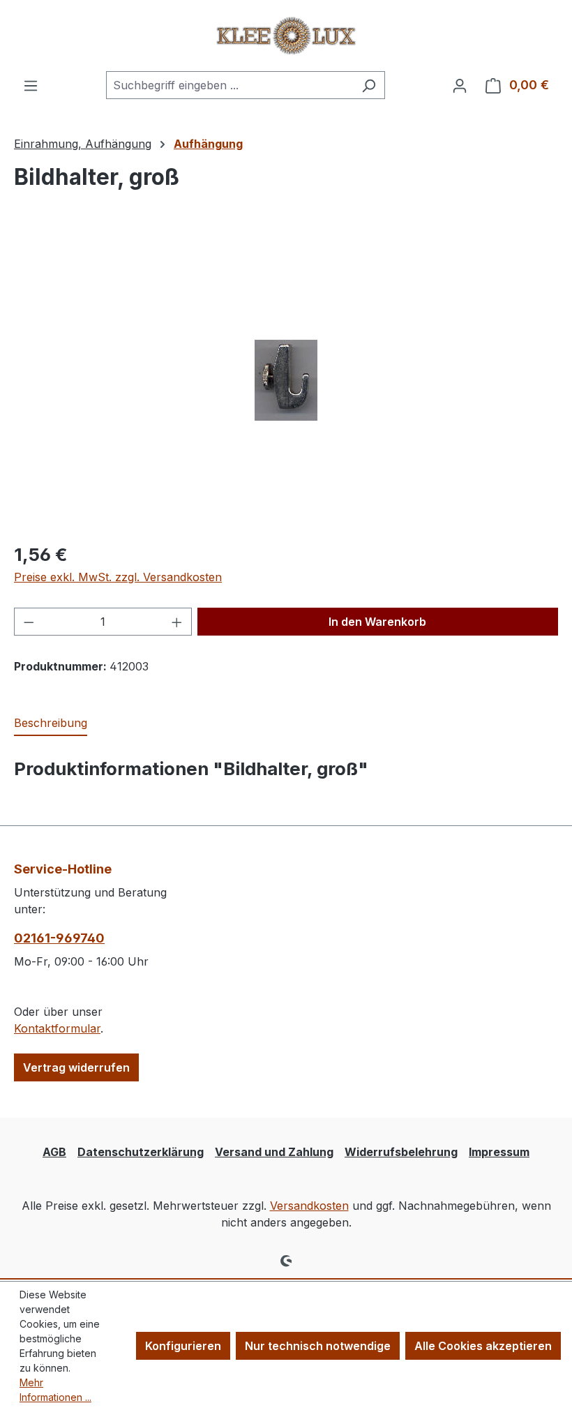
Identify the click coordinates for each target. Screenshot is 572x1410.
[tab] (50, 723)
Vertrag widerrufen (76, 1067)
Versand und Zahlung (274, 1152)
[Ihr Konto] (459, 85)
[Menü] (30, 85)
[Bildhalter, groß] (286, 380)
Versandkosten (309, 1206)
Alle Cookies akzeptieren (483, 1346)
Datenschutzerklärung (140, 1152)
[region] (286, 380)
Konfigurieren (183, 1346)
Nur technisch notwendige (318, 1346)
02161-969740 (59, 938)
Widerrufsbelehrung (401, 1152)
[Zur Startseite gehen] (286, 35)
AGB (54, 1152)
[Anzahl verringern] (28, 622)
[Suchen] (368, 85)
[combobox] (229, 85)
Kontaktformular (57, 1028)
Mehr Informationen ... (55, 1390)
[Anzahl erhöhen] (177, 622)
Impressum (499, 1152)
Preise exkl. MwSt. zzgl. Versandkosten (118, 577)
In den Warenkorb (377, 622)
